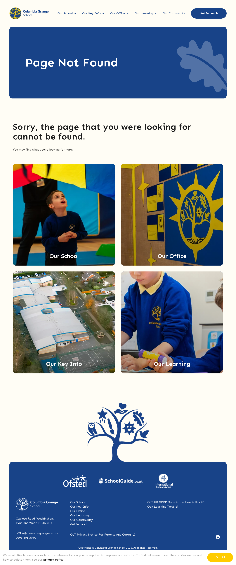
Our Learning (144, 13)
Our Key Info (91, 13)
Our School (65, 13)
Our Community (174, 13)
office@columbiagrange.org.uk (37, 533)
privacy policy (53, 559)
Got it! (220, 557)
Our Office (117, 13)
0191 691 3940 (26, 537)
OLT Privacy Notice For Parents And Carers (100, 534)
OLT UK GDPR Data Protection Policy (173, 502)
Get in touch (209, 13)
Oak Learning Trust (160, 506)
